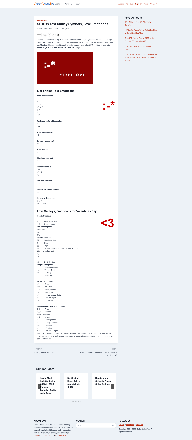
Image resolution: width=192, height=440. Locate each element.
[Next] (112, 386)
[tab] (72, 401)
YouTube (139, 425)
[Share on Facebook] (49, 34)
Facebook (130, 425)
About (121, 4)
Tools (146, 4)
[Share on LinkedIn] (54, 34)
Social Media (41, 20)
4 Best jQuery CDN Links (44, 350)
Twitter (121, 425)
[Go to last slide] (39, 386)
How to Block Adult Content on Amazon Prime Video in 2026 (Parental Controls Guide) (141, 57)
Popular (138, 4)
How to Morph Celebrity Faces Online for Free (103, 381)
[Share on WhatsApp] (58, 34)
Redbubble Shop (62, 436)
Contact (153, 4)
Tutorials (129, 4)
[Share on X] (45, 34)
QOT (40, 29)
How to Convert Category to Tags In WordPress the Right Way (99, 352)
